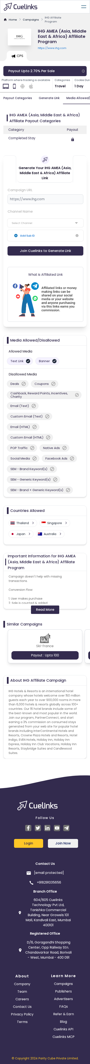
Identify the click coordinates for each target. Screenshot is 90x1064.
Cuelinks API (63, 1029)
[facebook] (29, 828)
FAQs (63, 1006)
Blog (63, 1021)
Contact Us (22, 1006)
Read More (45, 609)
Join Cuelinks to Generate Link (45, 250)
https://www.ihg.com (52, 48)
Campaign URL (20, 190)
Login (28, 843)
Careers (22, 999)
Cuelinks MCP (64, 1036)
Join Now (63, 843)
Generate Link (49, 98)
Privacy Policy (22, 1014)
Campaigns (63, 983)
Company (22, 984)
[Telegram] (67, 828)
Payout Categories (17, 98)
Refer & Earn (63, 1014)
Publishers (63, 991)
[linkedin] (48, 828)
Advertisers (63, 998)
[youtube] (57, 828)
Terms (22, 1021)
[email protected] (49, 872)
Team (22, 991)
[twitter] (38, 828)
